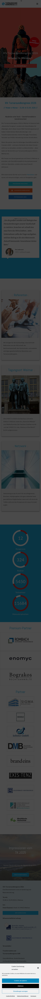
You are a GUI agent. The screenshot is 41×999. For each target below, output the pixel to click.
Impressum (33, 996)
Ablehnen (20, 986)
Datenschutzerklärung (22, 996)
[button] (38, 968)
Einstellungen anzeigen (20, 991)
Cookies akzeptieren (20, 980)
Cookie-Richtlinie (10, 996)
